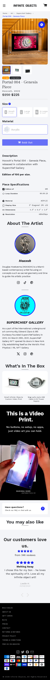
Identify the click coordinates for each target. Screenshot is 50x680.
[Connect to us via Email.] (32, 652)
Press (5, 624)
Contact (6, 628)
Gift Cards (7, 616)
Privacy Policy (9, 636)
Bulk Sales (7, 608)
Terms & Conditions (11, 640)
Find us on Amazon (11, 644)
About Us (6, 612)
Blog (4, 620)
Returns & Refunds (11, 632)
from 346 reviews (25, 555)
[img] (25, 551)
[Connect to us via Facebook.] (27, 652)
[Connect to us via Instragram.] (18, 652)
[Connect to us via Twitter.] (22, 652)
